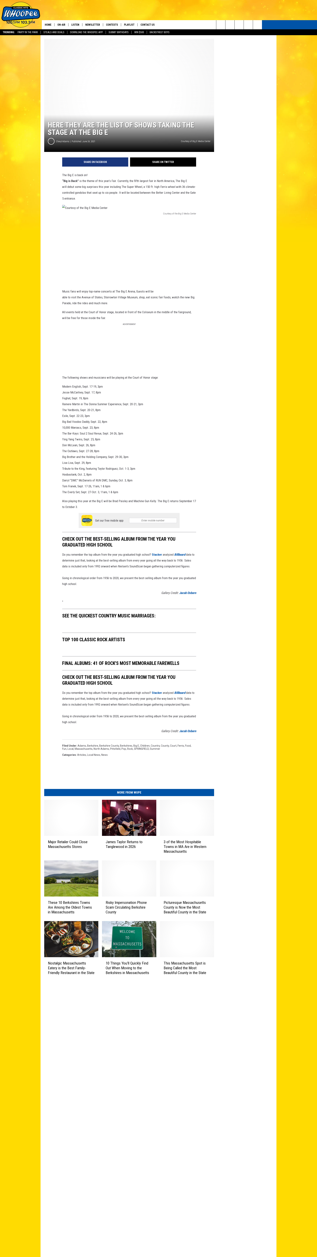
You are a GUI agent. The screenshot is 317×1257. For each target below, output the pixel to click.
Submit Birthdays (119, 32)
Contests (112, 24)
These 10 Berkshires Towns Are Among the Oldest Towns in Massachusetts (70, 907)
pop (123, 748)
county (165, 745)
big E (136, 745)
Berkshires (126, 745)
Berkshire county (109, 745)
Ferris (181, 745)
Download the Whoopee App (86, 32)
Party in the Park (28, 32)
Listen (75, 24)
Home (48, 24)
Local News (93, 754)
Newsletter (92, 24)
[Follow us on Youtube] (257, 24)
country (155, 745)
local (71, 748)
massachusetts (83, 748)
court (173, 745)
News (104, 754)
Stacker (157, 554)
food (188, 745)
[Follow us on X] (248, 24)
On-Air (61, 24)
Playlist (129, 24)
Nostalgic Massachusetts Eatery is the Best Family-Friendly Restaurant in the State (71, 968)
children (145, 745)
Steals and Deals (53, 32)
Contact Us (148, 24)
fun (64, 748)
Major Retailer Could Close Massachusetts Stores (68, 844)
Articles (81, 754)
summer (155, 748)
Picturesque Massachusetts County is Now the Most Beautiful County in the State (185, 907)
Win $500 (139, 32)
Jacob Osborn (187, 593)
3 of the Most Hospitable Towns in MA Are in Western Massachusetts (185, 847)
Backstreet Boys (160, 32)
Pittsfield (115, 748)
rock (130, 748)
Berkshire (92, 745)
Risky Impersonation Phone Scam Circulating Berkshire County (126, 907)
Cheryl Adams (62, 141)
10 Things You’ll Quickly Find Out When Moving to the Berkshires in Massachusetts (127, 968)
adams (82, 745)
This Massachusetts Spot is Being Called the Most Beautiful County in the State (185, 968)
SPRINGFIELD (141, 748)
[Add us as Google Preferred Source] (229, 24)
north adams (101, 748)
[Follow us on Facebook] (239, 24)
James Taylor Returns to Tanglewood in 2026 (124, 844)
